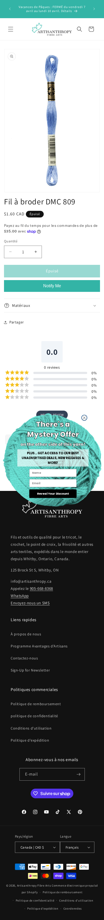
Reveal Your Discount (53, 493)
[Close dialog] (84, 417)
